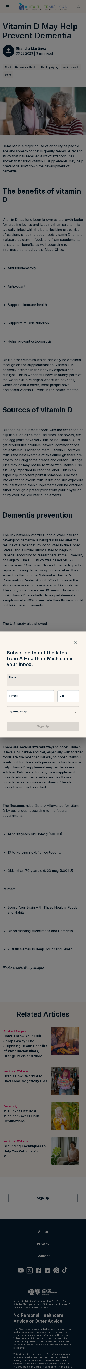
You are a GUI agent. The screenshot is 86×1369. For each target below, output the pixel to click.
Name (12, 677)
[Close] (75, 642)
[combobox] (43, 712)
